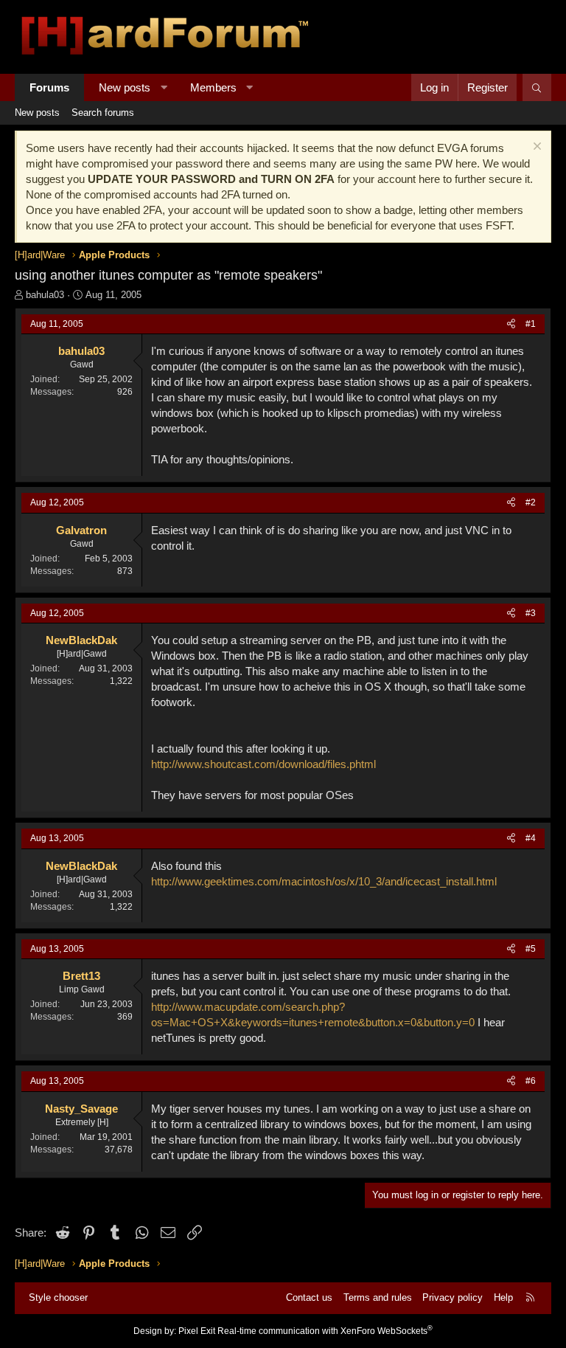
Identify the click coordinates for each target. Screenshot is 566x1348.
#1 (530, 324)
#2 (530, 502)
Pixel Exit (196, 1331)
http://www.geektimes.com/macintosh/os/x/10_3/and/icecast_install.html (324, 881)
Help (503, 1297)
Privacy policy (452, 1297)
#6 (530, 1081)
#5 (530, 949)
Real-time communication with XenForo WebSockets (325, 1331)
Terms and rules (377, 1297)
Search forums (102, 112)
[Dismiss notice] (535, 148)
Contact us (309, 1297)
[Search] (537, 87)
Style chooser (58, 1297)
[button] (164, 87)
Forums (49, 87)
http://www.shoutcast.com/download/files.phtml (263, 764)
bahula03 (45, 294)
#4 (530, 838)
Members (213, 87)
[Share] (511, 324)
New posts (124, 87)
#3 (530, 613)
